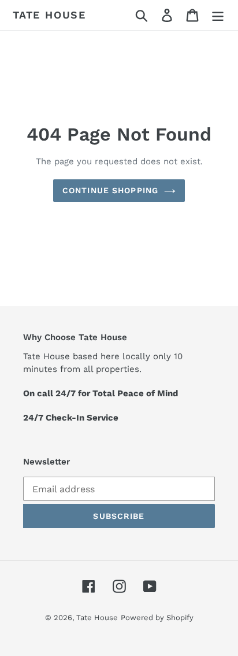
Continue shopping (110, 190)
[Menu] (217, 15)
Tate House (49, 15)
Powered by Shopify (157, 617)
